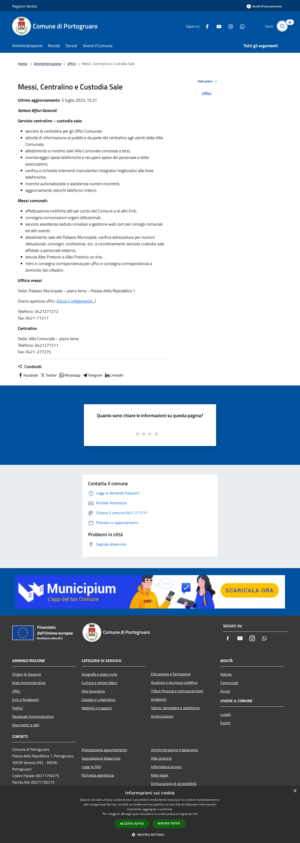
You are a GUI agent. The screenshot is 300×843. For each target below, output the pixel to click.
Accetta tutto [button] (132, 824)
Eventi (225, 723)
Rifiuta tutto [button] (169, 823)
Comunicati (229, 682)
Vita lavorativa (93, 691)
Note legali (159, 775)
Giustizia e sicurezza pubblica (174, 682)
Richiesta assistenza (98, 775)
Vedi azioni (205, 81)
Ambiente (158, 699)
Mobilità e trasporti (97, 708)
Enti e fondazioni (25, 699)
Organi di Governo (26, 674)
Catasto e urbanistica (98, 699)
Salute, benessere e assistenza (175, 708)
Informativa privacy (166, 767)
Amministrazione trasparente (174, 750)
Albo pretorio (161, 758)
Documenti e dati (25, 725)
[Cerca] (282, 26)
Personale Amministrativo (33, 716)
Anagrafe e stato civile (99, 674)
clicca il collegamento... (75, 301)
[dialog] (150, 814)
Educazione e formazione (171, 674)
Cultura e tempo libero (99, 682)
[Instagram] (228, 26)
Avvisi (225, 691)
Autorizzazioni (162, 716)
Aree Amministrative (28, 682)
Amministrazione (47, 63)
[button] (150, 834)
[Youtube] (217, 26)
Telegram (95, 375)
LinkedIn (117, 375)
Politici (17, 708)
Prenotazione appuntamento (104, 750)
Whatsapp (72, 375)
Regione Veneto (24, 6)
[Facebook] (205, 26)
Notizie (226, 674)
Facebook (30, 375)
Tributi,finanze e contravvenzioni (177, 691)
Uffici (71, 63)
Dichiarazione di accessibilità (173, 783)
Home (22, 63)
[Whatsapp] (240, 26)
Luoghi (225, 714)
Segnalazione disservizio (101, 758)
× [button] (294, 791)
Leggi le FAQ (91, 767)
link (195, 814)
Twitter (51, 375)
